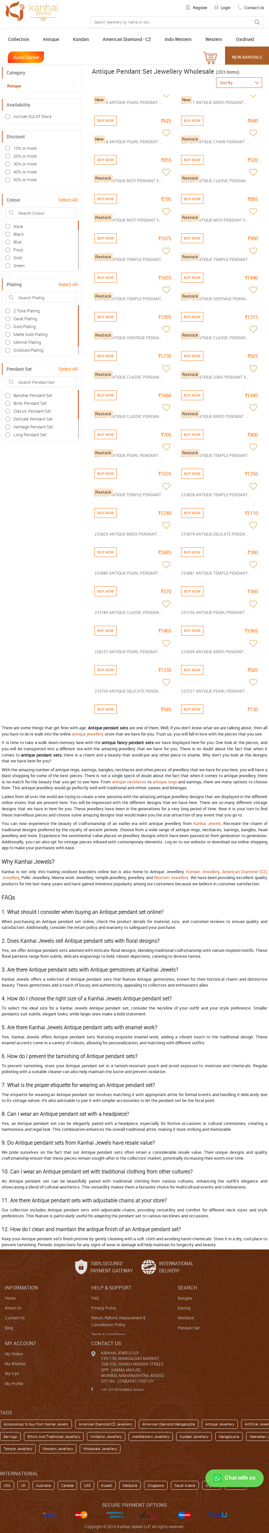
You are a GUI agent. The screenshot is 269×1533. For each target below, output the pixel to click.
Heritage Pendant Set (33, 427)
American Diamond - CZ (127, 39)
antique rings (165, 782)
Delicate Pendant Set (32, 419)
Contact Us (15, 1317)
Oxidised (245, 39)
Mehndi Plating (27, 342)
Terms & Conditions (108, 1334)
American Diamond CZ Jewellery (105, 1424)
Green (19, 265)
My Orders (14, 1353)
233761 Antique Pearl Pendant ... (128, 455)
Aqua (18, 226)
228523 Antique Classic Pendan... (215, 180)
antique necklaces (129, 782)
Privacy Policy (103, 1307)
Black (18, 234)
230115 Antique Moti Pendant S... (128, 220)
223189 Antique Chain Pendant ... (215, 141)
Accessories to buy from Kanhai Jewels (36, 1424)
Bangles (185, 1298)
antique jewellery (88, 734)
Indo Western (178, 39)
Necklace (186, 1317)
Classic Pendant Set (32, 411)
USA (7, 1485)
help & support (111, 1287)
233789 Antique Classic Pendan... (128, 612)
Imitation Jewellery (106, 1436)
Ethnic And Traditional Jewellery (54, 1436)
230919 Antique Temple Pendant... (215, 259)
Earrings (10, 1436)
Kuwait (106, 1485)
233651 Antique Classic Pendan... (128, 416)
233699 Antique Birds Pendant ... (214, 651)
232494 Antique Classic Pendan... (215, 337)
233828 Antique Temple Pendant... (215, 494)
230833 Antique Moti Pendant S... (214, 220)
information (21, 1287)
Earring (184, 1307)
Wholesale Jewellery (100, 1448)
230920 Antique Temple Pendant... (128, 298)
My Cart (12, 1373)
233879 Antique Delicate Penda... (214, 534)
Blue (17, 242)
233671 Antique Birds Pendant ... (214, 416)
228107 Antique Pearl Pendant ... (128, 651)
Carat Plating (25, 319)
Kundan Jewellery (202, 872)
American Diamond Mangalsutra (168, 1424)
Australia (43, 1485)
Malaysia (130, 1485)
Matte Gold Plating (30, 334)
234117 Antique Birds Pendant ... (214, 102)
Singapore (156, 1485)
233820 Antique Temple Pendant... (128, 494)
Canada (67, 1485)
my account (20, 1343)
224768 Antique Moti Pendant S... (128, 180)
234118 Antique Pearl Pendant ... (128, 141)
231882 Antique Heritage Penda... (128, 337)
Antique (51, 39)
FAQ (95, 1298)
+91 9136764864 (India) (122, 1389)
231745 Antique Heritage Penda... (215, 298)
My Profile (14, 1383)
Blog (9, 1327)
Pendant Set (188, 1327)
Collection (18, 39)
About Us (13, 1307)
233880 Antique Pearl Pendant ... (128, 573)
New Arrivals (247, 57)
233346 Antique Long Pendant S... (215, 377)
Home (10, 1298)
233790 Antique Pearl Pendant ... (215, 612)
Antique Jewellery (219, 1424)
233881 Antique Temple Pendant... (215, 573)
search (187, 1287)
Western (213, 39)
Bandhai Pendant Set (32, 395)
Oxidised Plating (28, 350)
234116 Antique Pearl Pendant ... (128, 102)
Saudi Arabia (185, 1485)
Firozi (18, 250)
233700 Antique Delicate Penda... (127, 691)
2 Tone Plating (26, 311)
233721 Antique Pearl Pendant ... (215, 691)
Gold (17, 258)
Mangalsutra (229, 1436)
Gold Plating (24, 326)
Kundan (81, 39)
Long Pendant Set (29, 435)
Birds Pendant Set (30, 403)
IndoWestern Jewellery (150, 1436)
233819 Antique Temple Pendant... (215, 455)
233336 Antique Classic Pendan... (128, 377)
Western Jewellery (171, 877)
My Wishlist (15, 1363)
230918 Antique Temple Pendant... (128, 259)
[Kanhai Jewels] (31, 11)
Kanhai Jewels (207, 823)
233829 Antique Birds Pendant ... (127, 534)
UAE (87, 1485)
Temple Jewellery (18, 1448)
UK (23, 1485)
